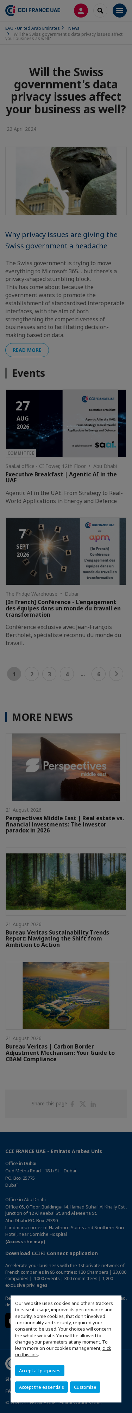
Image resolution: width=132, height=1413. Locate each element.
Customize (85, 1387)
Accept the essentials (41, 1387)
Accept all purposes (40, 1370)
